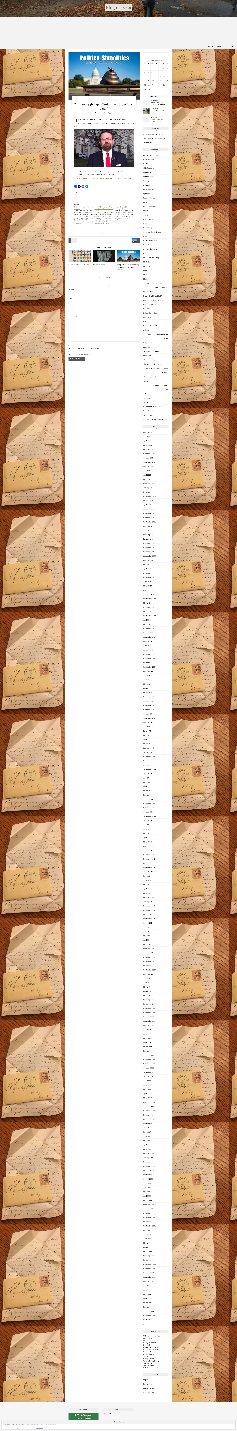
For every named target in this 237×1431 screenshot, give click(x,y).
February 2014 (148, 795)
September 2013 (149, 816)
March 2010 (147, 995)
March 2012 (147, 893)
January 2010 (148, 1004)
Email (71, 299)
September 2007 (149, 1123)
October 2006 (148, 1170)
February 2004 (149, 1307)
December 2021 (149, 573)
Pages (218, 46)
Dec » (151, 90)
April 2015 (146, 739)
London (146, 253)
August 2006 (148, 1179)
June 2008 (147, 1085)
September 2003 (149, 1320)
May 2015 (146, 735)
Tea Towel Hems (99, 265)
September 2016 (149, 667)
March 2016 (147, 693)
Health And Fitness (150, 241)
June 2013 (147, 829)
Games (145, 215)
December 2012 (149, 855)
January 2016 (148, 701)
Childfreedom (148, 168)
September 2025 (149, 462)
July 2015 (146, 727)
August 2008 (148, 1077)
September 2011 (149, 919)
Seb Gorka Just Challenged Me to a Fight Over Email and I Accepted (105, 178)
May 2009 (147, 1038)
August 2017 (148, 641)
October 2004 (148, 1273)
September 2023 (149, 522)
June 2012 (147, 880)
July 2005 (147, 1234)
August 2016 (148, 671)
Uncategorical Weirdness (152, 407)
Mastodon (147, 262)
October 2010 (148, 966)
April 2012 (147, 889)
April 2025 (147, 475)
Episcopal (146, 194)
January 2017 (148, 650)
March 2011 (147, 944)
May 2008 (147, 1089)
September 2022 (149, 556)
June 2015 (147, 731)
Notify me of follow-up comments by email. (84, 348)
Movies (145, 275)
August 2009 (148, 1025)
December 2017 (149, 629)
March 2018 (147, 624)
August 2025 (148, 466)
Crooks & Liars (148, 1340)
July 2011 (146, 927)
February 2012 (148, 897)
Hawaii (145, 236)
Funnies (146, 211)
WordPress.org (148, 1392)
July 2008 (147, 1081)
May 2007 (147, 1141)
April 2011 (146, 940)
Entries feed (147, 1384)
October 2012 (148, 863)
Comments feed (149, 1388)
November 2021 (149, 577)
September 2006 (149, 1175)
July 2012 (146, 876)
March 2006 (147, 1200)
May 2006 (147, 1192)
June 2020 (147, 582)
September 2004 (149, 1277)
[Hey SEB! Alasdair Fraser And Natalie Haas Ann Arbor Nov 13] (104, 215)
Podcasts (146, 309)
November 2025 (149, 454)
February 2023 (148, 535)
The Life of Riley (149, 360)
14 (157, 77)
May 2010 (146, 987)
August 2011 (147, 923)
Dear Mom (147, 185)
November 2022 (149, 547)
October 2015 (148, 714)
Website (71, 308)
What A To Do (148, 411)
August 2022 (148, 560)
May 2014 (146, 782)
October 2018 (148, 611)
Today (145, 381)
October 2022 (148, 552)
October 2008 (148, 1068)
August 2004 (148, 1281)
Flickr (145, 202)
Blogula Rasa (118, 7)
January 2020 (148, 594)
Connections (148, 177)
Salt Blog (146, 1356)
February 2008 (149, 1102)
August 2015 (148, 722)
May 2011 (146, 936)
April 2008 (147, 1094)
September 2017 (149, 637)
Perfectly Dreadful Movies (153, 300)
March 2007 (147, 1149)
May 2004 (147, 1294)
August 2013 (148, 821)
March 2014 (147, 791)
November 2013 (149, 808)
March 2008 (147, 1098)
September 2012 (149, 867)
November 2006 (149, 1166)
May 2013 (146, 833)
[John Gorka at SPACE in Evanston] (84, 215)
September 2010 (149, 970)
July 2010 (146, 978)
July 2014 (146, 778)
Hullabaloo (147, 1345)
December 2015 (149, 705)
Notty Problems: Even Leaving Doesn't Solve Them (157, 285)
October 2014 (148, 765)
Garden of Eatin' (149, 219)
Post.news (147, 317)
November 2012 (149, 859)
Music (145, 279)
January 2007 (148, 1158)
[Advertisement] (118, 31)
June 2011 (147, 931)
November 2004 (149, 1269)
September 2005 (149, 1226)
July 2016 (146, 675)
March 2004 (147, 1303)
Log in (145, 1380)
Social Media (147, 356)
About (210, 46)
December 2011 (149, 906)
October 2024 (148, 501)
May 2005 (147, 1243)
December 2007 (149, 1111)
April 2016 (146, 688)
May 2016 (146, 684)
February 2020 (149, 590)
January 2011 (148, 953)
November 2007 (149, 1115)
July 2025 (147, 471)
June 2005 (147, 1239)
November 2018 (149, 607)
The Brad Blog (148, 1363)
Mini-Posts (95, 100)
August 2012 (148, 872)
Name (71, 290)
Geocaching (147, 228)
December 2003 (149, 1315)
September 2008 (149, 1072)
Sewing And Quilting (151, 351)
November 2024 (149, 496)
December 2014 (149, 757)
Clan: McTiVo (147, 172)
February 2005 (148, 1256)
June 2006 (147, 1187)
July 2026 (147, 437)
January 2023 (148, 539)
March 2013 (147, 842)
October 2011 (148, 914)
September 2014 (149, 769)
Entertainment (148, 189)
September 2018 (149, 616)
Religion (146, 330)
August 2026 (148, 432)
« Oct (145, 90)
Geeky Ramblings (149, 1343)
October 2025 (148, 458)
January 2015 (148, 752)
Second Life (147, 347)
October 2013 (148, 812)
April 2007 (147, 1145)
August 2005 (148, 1230)
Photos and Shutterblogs (152, 304)
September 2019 (149, 599)
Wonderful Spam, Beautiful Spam (155, 419)
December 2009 (149, 1008)
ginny (112, 113)
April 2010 (147, 991)
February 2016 (148, 697)
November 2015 (149, 710)
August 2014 (148, 774)
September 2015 (149, 718)
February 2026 (148, 449)
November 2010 (149, 961)
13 (152, 77)
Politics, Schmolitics (109, 100)
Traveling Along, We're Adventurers (160, 387)
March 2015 (147, 744)
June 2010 (147, 983)
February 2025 (148, 483)
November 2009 (149, 1013)
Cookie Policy (39, 1428)
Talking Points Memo (151, 1361)
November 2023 (149, 518)
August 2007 (148, 1128)
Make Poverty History (151, 258)
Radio (145, 322)
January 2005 (148, 1260)
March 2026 (147, 445)
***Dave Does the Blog (151, 1336)
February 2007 (149, 1153)
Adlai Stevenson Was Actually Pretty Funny (157, 120)
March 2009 (147, 1047)
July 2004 (147, 1286)
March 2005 (147, 1251)
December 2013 (149, 803)
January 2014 (148, 799)
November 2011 (149, 910)
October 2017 (148, 633)
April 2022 (147, 569)
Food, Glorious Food (150, 206)
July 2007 (147, 1132)
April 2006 (147, 1196)
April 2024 (147, 505)
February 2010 (148, 1000)
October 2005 (148, 1222)
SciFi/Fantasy (148, 343)
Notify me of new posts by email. (80, 354)
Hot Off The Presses (150, 249)
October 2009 (148, 1017)
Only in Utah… (148, 292)
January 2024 (148, 509)
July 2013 (146, 825)
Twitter (146, 402)
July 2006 (147, 1183)
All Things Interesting (151, 155)
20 (153, 81)
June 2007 (147, 1136)
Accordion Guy (148, 1338)
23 (164, 81)
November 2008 (149, 1064)
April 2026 (147, 441)
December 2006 (149, 1162)
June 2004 (147, 1290)
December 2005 (149, 1213)
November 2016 (149, 658)
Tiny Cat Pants (148, 1365)
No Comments (104, 234)
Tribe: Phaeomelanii (150, 394)
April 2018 (147, 620)
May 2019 (146, 603)
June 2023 (147, 530)
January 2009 (148, 1055)
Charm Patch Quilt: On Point (79, 265)
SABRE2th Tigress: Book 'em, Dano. (157, 336)
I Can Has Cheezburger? (152, 1349)
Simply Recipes (148, 1359)
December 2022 (149, 543)
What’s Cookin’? (149, 415)
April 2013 (147, 838)
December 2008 (149, 1059)
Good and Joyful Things (152, 232)
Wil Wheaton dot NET (151, 1368)
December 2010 (149, 957)
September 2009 (149, 1021)
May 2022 (147, 565)
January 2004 (148, 1311)
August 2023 (148, 526)
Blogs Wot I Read (149, 159)
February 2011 (148, 949)
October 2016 (148, 663)
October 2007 (148, 1119)
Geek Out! (147, 223)
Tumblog (146, 398)
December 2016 (149, 654)
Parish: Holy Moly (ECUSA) (152, 296)
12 (149, 77)
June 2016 (147, 680)
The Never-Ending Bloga (152, 364)
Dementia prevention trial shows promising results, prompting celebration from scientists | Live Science (159, 104)
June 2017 (147, 646)
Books (145, 164)
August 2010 (148, 974)
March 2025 (147, 479)
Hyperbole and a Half (151, 1347)
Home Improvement (151, 245)
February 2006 (148, 1205)
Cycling (146, 181)
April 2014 (147, 786)
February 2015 (148, 748)
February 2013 (148, 846)
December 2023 (149, 513)
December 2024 (149, 492)
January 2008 (148, 1106)
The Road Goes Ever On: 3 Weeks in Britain (156, 371)
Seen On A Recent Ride (157, 110)
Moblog (146, 270)
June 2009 (147, 1034)
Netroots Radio (148, 1352)
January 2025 (148, 488)
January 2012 (148, 902)
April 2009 (147, 1042)
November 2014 (149, 761)
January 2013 (148, 850)
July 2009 (147, 1030)
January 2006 (148, 1209)
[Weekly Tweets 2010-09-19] (125, 213)
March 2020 (147, 586)
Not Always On (148, 1354)
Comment (73, 317)
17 (168, 77)
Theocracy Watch (149, 377)
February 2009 (149, 1051)
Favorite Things (149, 198)
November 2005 (149, 1217)
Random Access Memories (153, 326)
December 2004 (149, 1264)
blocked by (85, 1417)
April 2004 (147, 1298)
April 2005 (147, 1247)
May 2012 (146, 885)
